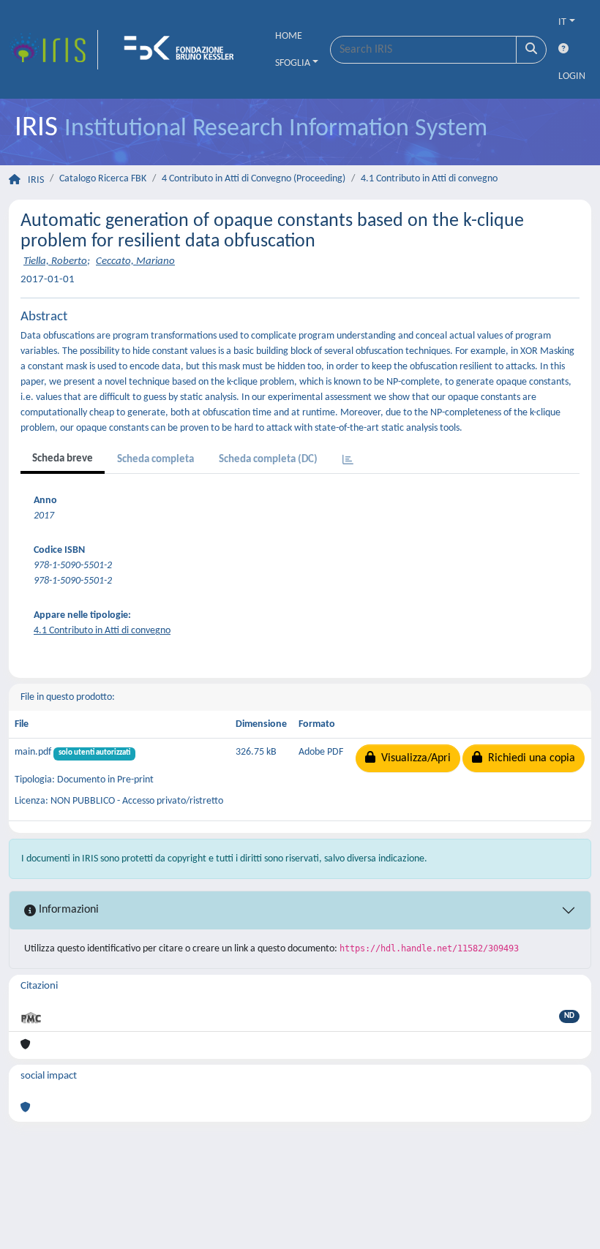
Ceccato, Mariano (135, 261)
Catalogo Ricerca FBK (102, 178)
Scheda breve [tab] (62, 458)
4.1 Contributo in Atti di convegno (429, 178)
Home (288, 36)
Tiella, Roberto (55, 261)
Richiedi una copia (528, 758)
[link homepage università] (184, 49)
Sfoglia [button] (292, 63)
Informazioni (67, 910)
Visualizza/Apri (413, 758)
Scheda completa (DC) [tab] (268, 459)
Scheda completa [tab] (155, 459)
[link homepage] (53, 49)
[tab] (348, 461)
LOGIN (571, 76)
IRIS (36, 180)
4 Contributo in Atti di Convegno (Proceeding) (253, 178)
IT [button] (562, 22)
